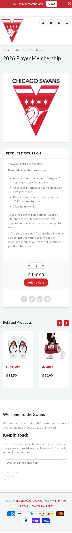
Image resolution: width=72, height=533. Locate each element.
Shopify (37, 500)
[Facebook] (8, 476)
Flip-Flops (13, 367)
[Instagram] (17, 476)
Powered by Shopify (42, 505)
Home (6, 50)
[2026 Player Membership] (36, 107)
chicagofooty (23, 500)
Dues (51, 3)
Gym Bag (47, 367)
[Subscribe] (64, 462)
